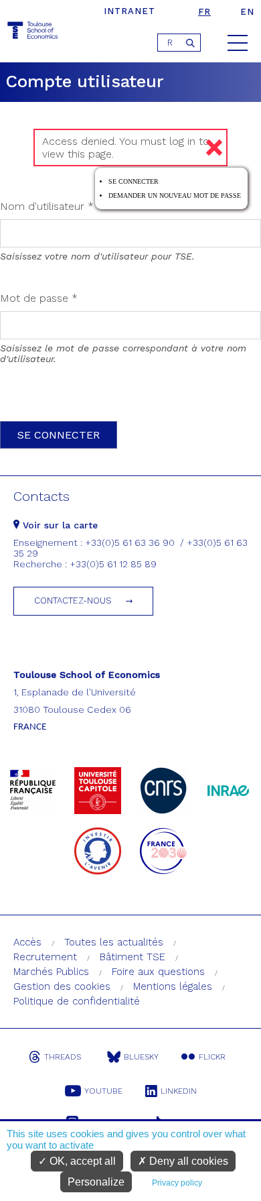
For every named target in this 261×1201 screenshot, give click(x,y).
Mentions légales (172, 986)
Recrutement (45, 957)
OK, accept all (81, 1161)
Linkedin (179, 1091)
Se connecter (133, 181)
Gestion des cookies (61, 986)
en (247, 12)
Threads (62, 1057)
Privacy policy (177, 1183)
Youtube (103, 1091)
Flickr (212, 1057)
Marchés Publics (51, 972)
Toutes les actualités (113, 942)
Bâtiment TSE (132, 957)
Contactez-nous (73, 600)
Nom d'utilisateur (47, 206)
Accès (27, 942)
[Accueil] (33, 32)
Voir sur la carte (58, 525)
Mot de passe (39, 298)
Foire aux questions (158, 972)
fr (204, 12)
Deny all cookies (187, 1161)
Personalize (96, 1182)
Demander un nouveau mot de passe (174, 195)
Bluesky (141, 1057)
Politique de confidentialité (76, 1001)
